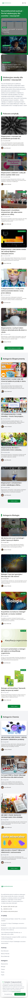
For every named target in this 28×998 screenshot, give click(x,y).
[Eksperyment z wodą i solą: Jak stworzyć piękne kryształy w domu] (14, 369)
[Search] (25, 3)
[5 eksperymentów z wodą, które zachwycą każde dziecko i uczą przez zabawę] (14, 278)
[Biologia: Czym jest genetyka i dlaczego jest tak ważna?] (14, 563)
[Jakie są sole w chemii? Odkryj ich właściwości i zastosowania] (14, 841)
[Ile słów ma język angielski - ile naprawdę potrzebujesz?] (14, 26)
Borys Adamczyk (8, 391)
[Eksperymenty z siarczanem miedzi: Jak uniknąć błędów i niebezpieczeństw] (14, 238)
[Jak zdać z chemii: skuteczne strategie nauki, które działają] (14, 803)
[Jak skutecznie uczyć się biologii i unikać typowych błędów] (14, 527)
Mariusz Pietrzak (7, 426)
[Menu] (23, 3)
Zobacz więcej (14, 501)
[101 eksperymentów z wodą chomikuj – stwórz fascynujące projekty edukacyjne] (14, 405)
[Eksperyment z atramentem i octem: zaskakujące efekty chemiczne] (14, 473)
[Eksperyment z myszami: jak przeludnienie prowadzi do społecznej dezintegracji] (14, 125)
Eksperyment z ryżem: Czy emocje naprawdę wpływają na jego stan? (13, 67)
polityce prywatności (16, 991)
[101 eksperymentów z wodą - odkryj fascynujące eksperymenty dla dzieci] (14, 44)
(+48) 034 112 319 (7, 909)
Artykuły (4, 915)
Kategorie (4, 960)
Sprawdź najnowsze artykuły (14, 348)
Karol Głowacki (7, 460)
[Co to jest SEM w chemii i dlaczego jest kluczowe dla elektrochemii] (14, 764)
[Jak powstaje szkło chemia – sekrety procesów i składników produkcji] (14, 728)
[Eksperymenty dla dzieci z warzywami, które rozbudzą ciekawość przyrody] (14, 439)
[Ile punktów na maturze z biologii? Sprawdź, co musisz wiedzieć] (14, 601)
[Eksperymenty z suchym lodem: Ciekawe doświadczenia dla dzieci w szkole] (14, 317)
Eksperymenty (4, 964)
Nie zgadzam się (8, 994)
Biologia (3, 966)
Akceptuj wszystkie (20, 994)
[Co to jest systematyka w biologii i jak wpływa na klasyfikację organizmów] (14, 638)
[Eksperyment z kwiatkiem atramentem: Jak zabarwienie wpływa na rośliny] (14, 199)
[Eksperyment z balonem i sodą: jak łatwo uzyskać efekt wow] (14, 162)
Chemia (3, 969)
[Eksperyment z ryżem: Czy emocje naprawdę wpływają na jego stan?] (14, 62)
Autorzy (3, 947)
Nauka (2, 972)
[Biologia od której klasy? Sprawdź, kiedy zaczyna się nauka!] (14, 677)
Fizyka (2, 974)
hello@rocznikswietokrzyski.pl (10, 911)
